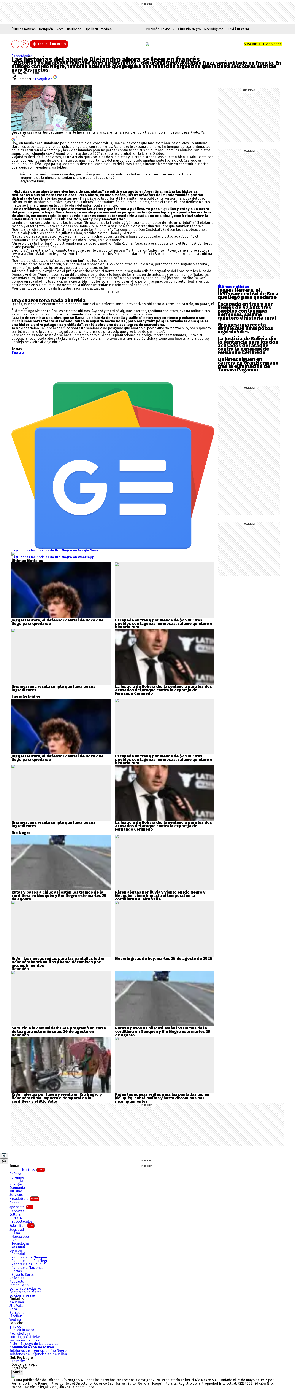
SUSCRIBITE (263, 44)
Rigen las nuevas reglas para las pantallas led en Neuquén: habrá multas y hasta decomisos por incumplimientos (58, 962)
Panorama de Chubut (28, 1264)
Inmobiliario (19, 1285)
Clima (15, 1233)
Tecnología (20, 1243)
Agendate (20, 1207)
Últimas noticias (23, 29)
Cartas (16, 1271)
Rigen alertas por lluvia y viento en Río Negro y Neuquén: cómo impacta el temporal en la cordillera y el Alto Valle (160, 896)
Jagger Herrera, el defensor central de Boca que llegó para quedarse (248, 293)
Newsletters (23, 1199)
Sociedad (16, 1229)
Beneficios (17, 1361)
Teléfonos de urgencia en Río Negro (38, 1350)
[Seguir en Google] (13, 139)
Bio (13, 1240)
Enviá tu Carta (22, 1274)
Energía (15, 1184)
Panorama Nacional (27, 1268)
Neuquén (46, 29)
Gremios (18, 1177)
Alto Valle (16, 1306)
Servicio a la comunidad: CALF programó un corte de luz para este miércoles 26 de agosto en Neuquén (58, 1031)
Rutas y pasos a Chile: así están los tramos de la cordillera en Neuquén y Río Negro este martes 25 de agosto (58, 896)
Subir (17, 1372)
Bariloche (74, 29)
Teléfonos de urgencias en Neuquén (38, 1354)
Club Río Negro (189, 29)
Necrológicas (213, 29)
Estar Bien (21, 1225)
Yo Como (18, 1247)
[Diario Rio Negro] (13, 1377)
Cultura (15, 1214)
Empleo (15, 1326)
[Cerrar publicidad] (4, 1155)
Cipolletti (91, 29)
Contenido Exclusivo (25, 1288)
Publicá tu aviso (21, 1330)
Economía (17, 1188)
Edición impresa (22, 1295)
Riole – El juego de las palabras (33, 1344)
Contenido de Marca (25, 1292)
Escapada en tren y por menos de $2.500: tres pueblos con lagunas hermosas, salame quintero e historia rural (247, 311)
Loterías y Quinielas (25, 1337)
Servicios (16, 1194)
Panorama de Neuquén (29, 1257)
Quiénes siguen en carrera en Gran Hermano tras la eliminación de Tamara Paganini (248, 364)
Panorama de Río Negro (30, 1261)
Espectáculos (21, 56)
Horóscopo (20, 1236)
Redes (14, 1203)
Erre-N (16, 1218)
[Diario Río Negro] (147, 44)
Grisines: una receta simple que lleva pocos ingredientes (245, 328)
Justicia (17, 1181)
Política (15, 1174)
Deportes (16, 1211)
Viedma (106, 29)
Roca (60, 29)
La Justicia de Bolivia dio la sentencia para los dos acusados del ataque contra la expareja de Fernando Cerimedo (248, 345)
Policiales (16, 1278)
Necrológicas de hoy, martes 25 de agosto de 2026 (163, 958)
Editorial (18, 1254)
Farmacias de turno (24, 1340)
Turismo (15, 1191)
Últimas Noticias (26, 1170)
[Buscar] (24, 44)
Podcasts (16, 1281)
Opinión (15, 1250)
